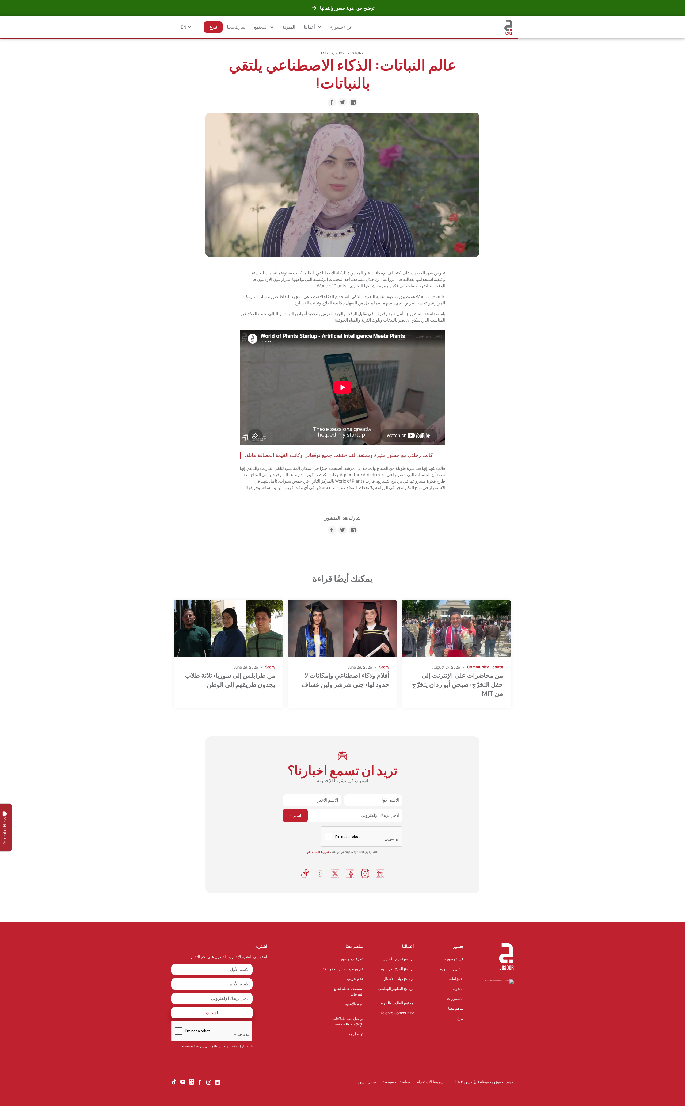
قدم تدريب (355, 978)
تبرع (460, 1018)
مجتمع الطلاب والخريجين (395, 1002)
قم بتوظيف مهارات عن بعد (343, 968)
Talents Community (397, 1012)
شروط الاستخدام (193, 1046)
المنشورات (455, 998)
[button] (312, 27)
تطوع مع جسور (351, 958)
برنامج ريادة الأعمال (398, 978)
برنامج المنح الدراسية (397, 968)
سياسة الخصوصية (396, 1081)
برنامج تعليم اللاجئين (398, 958)
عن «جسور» (341, 27)
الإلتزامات (456, 978)
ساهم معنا (456, 1008)
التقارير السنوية (452, 968)
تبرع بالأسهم (354, 1003)
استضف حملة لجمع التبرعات (348, 991)
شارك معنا (236, 27)
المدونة (289, 27)
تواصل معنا (354, 1033)
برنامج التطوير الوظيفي (396, 988)
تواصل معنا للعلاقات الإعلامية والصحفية (348, 1021)
